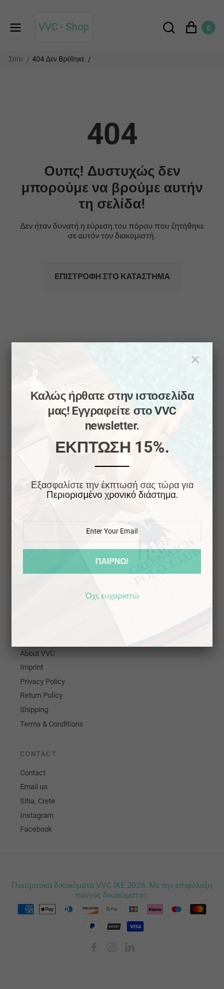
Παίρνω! (112, 561)
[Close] (195, 359)
